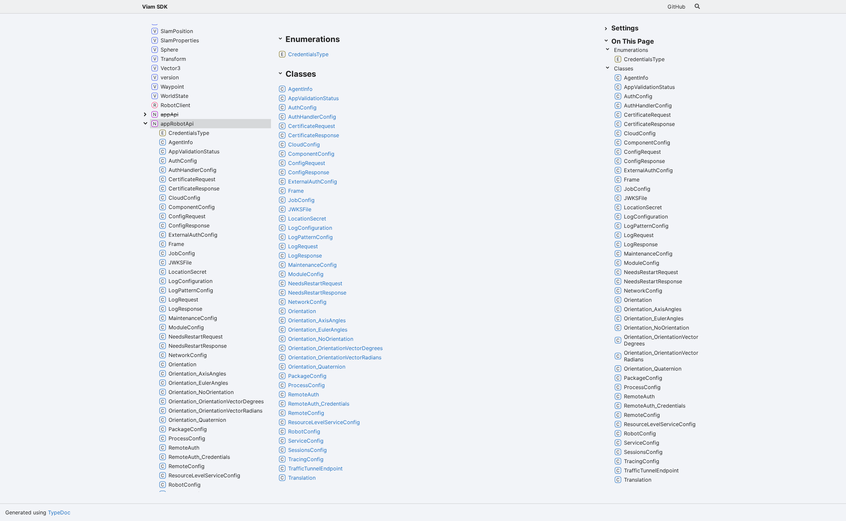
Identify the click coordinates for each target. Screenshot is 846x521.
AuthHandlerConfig (312, 116)
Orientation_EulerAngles (317, 329)
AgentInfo (300, 89)
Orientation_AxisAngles (317, 320)
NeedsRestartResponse (317, 292)
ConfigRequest (306, 163)
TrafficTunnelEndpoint (315, 468)
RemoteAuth (303, 394)
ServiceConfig (306, 440)
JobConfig (301, 200)
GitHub (676, 6)
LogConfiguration (310, 227)
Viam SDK (155, 6)
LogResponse (305, 255)
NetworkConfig (307, 302)
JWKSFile (299, 209)
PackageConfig (307, 376)
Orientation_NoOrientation (320, 339)
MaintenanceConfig (312, 264)
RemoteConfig (306, 413)
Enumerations (631, 50)
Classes (623, 68)
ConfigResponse (308, 172)
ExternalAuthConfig (312, 181)
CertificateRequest (311, 126)
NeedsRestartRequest (315, 283)
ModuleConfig (306, 274)
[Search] (697, 6)
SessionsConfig (307, 450)
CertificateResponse (313, 135)
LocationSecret (307, 218)
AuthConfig (302, 107)
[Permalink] (346, 40)
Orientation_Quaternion (316, 366)
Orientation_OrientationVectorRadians (334, 357)
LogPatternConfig (310, 237)
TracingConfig (306, 459)
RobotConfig (304, 431)
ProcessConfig (306, 385)
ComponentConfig (311, 153)
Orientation (302, 311)
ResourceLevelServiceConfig (324, 422)
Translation (302, 477)
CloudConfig (304, 144)
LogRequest (303, 246)
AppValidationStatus (313, 98)
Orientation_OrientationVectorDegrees (335, 348)
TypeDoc (59, 512)
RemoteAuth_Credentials (318, 403)
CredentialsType (308, 54)
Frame (296, 190)
